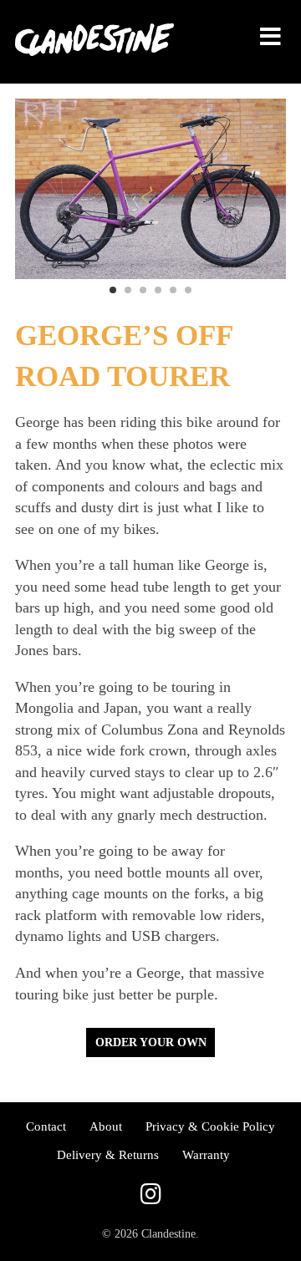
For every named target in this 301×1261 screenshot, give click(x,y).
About (105, 1126)
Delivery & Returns (108, 1154)
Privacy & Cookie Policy (210, 1126)
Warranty (206, 1154)
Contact (46, 1126)
